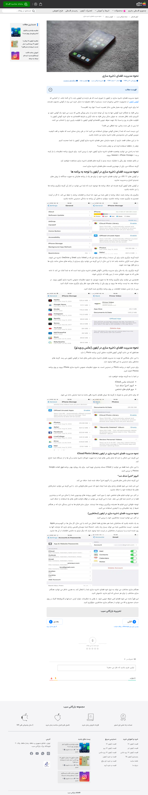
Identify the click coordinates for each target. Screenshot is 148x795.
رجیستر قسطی (71, 10)
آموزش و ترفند (109, 17)
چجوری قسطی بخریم (137, 10)
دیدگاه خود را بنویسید (69, 81)
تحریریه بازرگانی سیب (97, 81)
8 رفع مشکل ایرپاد (51, 627)
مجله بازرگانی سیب (122, 17)
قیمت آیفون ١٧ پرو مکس (129, 752)
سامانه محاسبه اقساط (14, 4)
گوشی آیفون (134, 101)
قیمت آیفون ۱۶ (111, 744)
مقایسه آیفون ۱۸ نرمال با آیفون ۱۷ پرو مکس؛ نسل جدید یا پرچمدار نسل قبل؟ (29, 44)
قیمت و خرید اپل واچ (108, 761)
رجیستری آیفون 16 (131, 757)
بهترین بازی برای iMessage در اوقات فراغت (126, 627)
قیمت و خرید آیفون (109, 757)
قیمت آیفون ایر (133, 748)
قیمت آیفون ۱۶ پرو (109, 748)
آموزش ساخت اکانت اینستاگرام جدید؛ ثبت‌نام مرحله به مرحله (30, 56)
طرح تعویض (58, 10)
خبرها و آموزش (103, 10)
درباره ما (135, 765)
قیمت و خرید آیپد (110, 765)
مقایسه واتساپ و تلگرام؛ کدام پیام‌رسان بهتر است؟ (30, 32)
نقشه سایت (134, 761)
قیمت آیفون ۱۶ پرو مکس (107, 752)
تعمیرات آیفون (86, 10)
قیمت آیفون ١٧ (133, 744)
